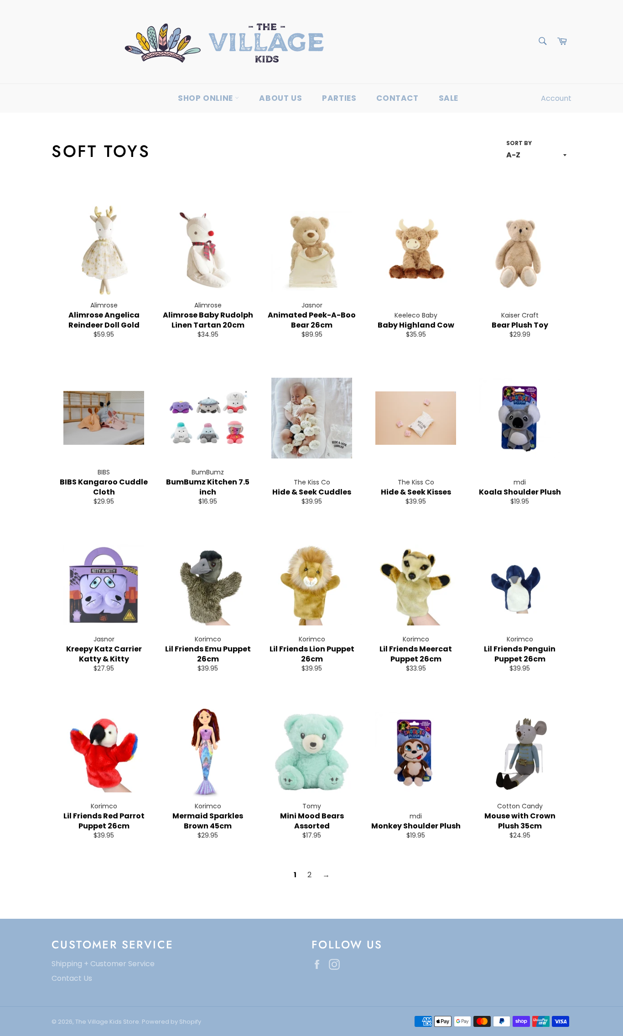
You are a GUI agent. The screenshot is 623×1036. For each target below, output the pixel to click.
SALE (448, 98)
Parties (339, 98)
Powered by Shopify (171, 1022)
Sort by (519, 143)
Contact (397, 98)
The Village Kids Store (107, 1022)
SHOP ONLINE (206, 98)
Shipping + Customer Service (103, 963)
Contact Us (72, 978)
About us (280, 98)
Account (556, 98)
